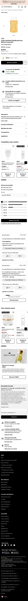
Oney (19, 53)
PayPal (16, 53)
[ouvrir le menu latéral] (2, 7)
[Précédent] (3, 26)
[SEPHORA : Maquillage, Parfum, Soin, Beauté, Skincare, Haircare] (8, 6)
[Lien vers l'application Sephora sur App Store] (15, 552)
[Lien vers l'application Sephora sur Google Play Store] (6, 552)
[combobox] (14, 195)
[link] (14, 220)
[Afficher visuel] (13, 25)
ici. (6, 557)
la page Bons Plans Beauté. (7, 559)
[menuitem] (22, 6)
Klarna (24, 53)
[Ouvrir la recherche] (19, 7)
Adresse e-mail (4, 407)
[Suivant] (24, 26)
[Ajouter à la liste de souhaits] (13, 146)
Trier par (3, 192)
